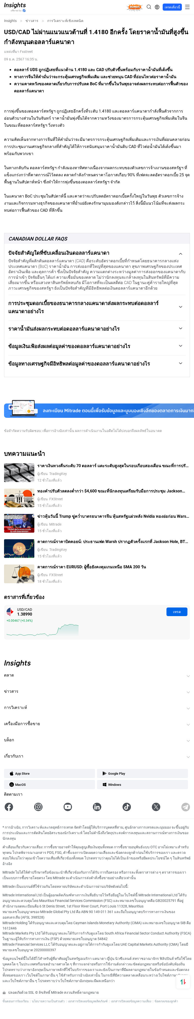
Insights (10, 20)
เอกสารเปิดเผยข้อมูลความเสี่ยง (131, 1001)
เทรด (177, 611)
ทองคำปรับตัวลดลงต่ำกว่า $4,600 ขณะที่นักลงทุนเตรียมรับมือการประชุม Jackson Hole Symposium (109, 491)
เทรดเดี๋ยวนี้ (172, 7)
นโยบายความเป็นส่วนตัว (48, 1001)
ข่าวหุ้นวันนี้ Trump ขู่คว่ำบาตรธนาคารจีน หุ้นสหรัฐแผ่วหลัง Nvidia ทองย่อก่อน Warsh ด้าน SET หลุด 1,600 (112, 516)
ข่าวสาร (32, 20)
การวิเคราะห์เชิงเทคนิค (65, 20)
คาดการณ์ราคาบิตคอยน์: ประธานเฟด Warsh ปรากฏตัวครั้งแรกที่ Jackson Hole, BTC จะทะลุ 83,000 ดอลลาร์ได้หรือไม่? (112, 542)
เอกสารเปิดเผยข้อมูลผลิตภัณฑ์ (88, 1001)
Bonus (134, 7)
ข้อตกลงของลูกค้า (166, 1001)
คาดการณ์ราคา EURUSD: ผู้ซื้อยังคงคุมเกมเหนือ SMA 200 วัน (91, 566)
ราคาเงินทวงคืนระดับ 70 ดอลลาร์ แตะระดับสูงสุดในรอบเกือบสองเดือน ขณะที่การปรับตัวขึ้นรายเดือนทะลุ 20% (112, 466)
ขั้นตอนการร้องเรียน (16, 1001)
